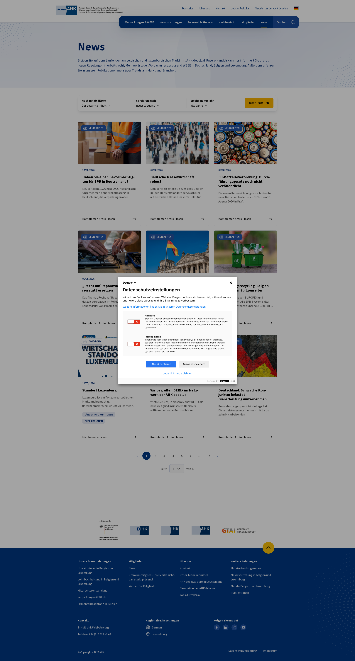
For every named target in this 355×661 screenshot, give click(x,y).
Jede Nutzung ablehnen (177, 373)
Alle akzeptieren (161, 364)
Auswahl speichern (193, 364)
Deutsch (128, 282)
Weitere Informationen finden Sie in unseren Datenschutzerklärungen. (164, 306)
